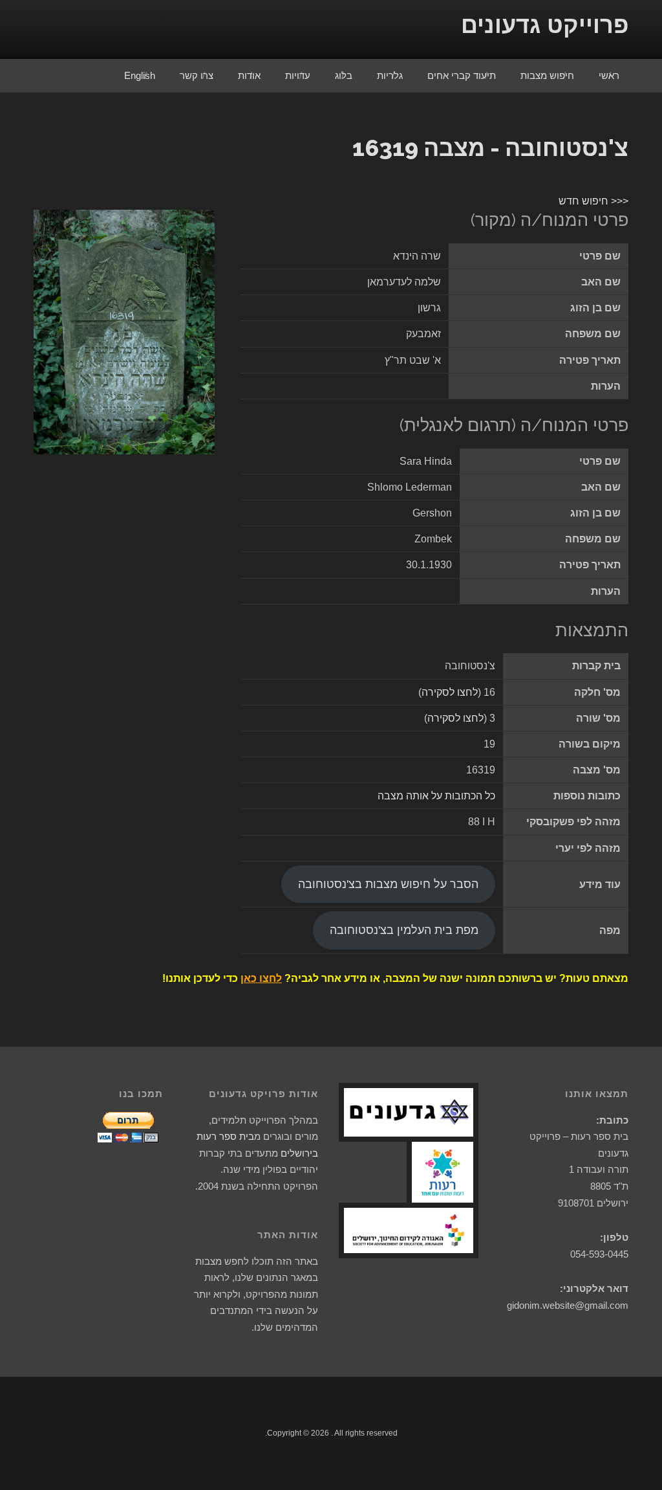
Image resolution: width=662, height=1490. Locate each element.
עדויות (297, 75)
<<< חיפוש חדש (593, 200)
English (139, 75)
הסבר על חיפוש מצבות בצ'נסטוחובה (388, 884)
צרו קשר (196, 75)
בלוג (343, 75)
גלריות (390, 75)
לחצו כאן (261, 978)
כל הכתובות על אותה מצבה (436, 795)
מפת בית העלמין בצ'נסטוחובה (404, 930)
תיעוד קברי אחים (461, 75)
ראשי (609, 75)
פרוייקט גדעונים (544, 25)
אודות (249, 75)
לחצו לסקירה (450, 692)
